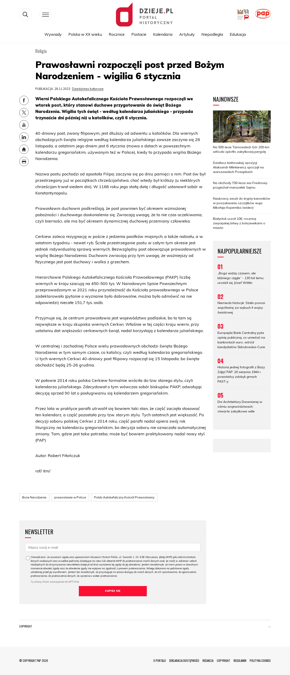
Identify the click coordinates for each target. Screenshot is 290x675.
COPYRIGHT (223, 660)
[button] (269, 627)
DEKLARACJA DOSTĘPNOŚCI (184, 660)
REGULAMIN (240, 660)
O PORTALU (159, 660)
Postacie (138, 34)
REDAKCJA (208, 660)
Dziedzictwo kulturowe (88, 89)
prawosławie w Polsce (70, 497)
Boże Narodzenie (34, 497)
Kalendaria (162, 34)
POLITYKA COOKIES (260, 660)
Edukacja (238, 34)
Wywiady (53, 34)
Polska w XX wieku (85, 34)
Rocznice (117, 34)
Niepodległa (212, 34)
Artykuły (187, 34)
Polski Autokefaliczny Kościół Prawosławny (124, 497)
